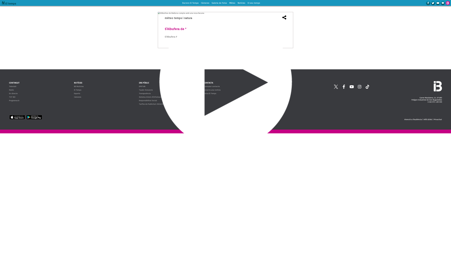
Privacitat (438, 119)
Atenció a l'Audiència (413, 119)
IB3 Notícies (79, 86)
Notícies (241, 3)
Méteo (232, 3)
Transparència (145, 93)
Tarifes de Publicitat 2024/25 (151, 104)
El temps (10, 3)
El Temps (77, 90)
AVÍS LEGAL (428, 119)
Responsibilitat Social (148, 100)
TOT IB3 (12, 97)
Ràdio (11, 90)
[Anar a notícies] (3, 3)
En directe (13, 93)
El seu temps (254, 3)
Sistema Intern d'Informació (150, 97)
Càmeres (205, 3)
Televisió (12, 86)
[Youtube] (438, 3)
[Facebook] (428, 3)
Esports (77, 93)
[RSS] (443, 3)
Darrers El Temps (190, 3)
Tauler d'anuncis (146, 90)
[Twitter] (433, 3)
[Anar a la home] (448, 3)
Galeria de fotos (219, 3)
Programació (14, 100)
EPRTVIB (142, 86)
